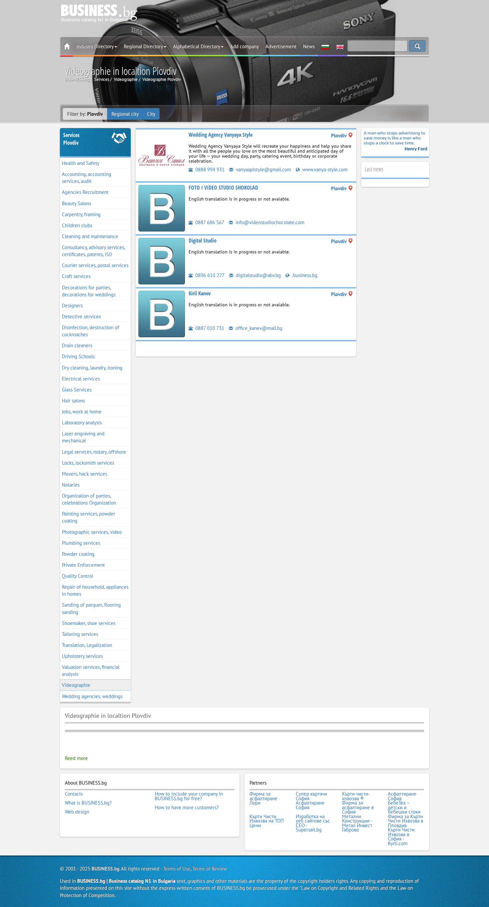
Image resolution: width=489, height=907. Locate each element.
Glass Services (76, 389)
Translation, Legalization (87, 645)
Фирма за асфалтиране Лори (263, 798)
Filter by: (85, 114)
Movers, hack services (84, 474)
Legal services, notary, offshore (94, 452)
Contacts (74, 794)
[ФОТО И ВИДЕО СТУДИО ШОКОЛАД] (161, 208)
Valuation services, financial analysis (90, 670)
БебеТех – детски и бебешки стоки (404, 807)
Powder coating (78, 554)
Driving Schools (78, 356)
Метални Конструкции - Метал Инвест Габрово (357, 823)
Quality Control (77, 576)
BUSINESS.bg (105, 868)
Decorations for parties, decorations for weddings (88, 291)
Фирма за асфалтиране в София (358, 807)
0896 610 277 (209, 275)
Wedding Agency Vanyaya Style (220, 134)
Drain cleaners (77, 345)
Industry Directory (95, 46)
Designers (72, 305)
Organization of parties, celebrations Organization (89, 499)
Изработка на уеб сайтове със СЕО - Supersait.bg (313, 823)
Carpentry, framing (81, 214)
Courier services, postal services (95, 265)
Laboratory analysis (82, 422)
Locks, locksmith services (88, 463)
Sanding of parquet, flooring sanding (91, 608)
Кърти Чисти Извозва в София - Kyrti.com (401, 836)
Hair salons (73, 400)
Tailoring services (80, 634)
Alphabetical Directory (196, 46)
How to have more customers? (187, 807)
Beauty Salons (76, 203)
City (151, 114)
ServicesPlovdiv (71, 138)
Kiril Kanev (200, 293)
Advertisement (280, 46)
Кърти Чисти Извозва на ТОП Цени (266, 821)
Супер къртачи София (311, 796)
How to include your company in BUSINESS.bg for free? (189, 796)
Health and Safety (80, 163)
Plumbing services (81, 543)
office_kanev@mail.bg (258, 328)
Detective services (81, 316)
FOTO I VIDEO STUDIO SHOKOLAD (223, 187)
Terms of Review (209, 868)
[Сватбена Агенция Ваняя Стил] (161, 155)
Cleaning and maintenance (90, 236)
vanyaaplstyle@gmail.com (263, 169)
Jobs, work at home (81, 411)
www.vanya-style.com (324, 169)
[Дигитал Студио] (161, 260)
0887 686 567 (209, 222)
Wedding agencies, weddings (92, 696)
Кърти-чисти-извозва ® (356, 796)
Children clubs (77, 225)
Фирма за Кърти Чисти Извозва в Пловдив (405, 821)
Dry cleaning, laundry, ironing (92, 368)
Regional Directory (143, 46)
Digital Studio (203, 240)
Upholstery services (82, 656)
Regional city (125, 114)
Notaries (71, 485)
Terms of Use (176, 868)
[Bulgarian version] (325, 46)
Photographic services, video (92, 532)
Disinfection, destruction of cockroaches (90, 331)
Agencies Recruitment (85, 192)
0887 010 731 (209, 328)
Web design (77, 812)
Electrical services (81, 379)
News (309, 46)
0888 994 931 (209, 169)
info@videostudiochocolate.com (269, 222)
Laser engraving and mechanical (83, 437)
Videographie (76, 685)
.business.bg (304, 275)
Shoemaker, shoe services (88, 623)
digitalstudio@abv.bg (258, 275)
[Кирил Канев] (161, 313)
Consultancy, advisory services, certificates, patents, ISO (93, 250)
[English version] (340, 46)
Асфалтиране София (402, 796)
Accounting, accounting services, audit (86, 177)
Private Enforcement (83, 565)
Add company (244, 46)
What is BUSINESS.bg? (88, 803)
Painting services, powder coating (88, 517)
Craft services (76, 276)
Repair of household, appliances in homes (95, 590)
